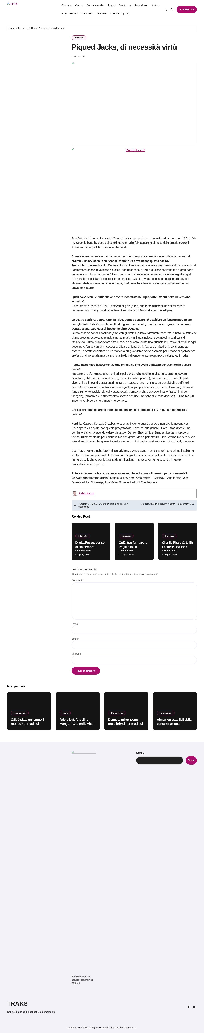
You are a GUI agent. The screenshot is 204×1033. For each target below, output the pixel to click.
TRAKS (17, 1003)
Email (75, 639)
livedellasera (87, 13)
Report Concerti (69, 13)
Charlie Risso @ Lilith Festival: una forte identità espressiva (177, 547)
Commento (78, 580)
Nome (75, 623)
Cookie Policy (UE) (119, 13)
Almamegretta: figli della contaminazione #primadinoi (174, 724)
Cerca (140, 752)
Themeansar (130, 1027)
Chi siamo (66, 5)
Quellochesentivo (95, 5)
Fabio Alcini (86, 493)
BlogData (115, 1027)
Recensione (140, 5)
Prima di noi (20, 713)
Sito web (76, 654)
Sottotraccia (125, 5)
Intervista (154, 5)
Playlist (111, 5)
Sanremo (102, 13)
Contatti (79, 5)
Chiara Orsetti (84, 550)
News (65, 713)
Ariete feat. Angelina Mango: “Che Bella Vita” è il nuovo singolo (77, 724)
